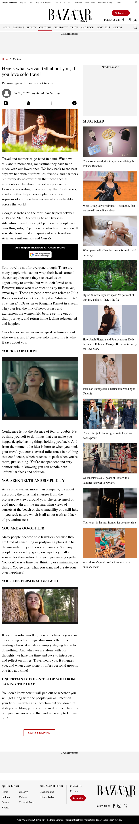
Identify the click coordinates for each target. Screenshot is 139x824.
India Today (90, 2)
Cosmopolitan (122, 2)
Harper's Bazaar (9, 2)
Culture (17, 59)
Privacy (74, 791)
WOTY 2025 (103, 27)
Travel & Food (26, 802)
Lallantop (78, 2)
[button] (135, 2)
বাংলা (31, 2)
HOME (6, 27)
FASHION (18, 27)
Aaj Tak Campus (43, 2)
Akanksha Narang (48, 93)
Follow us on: (112, 19)
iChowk (67, 2)
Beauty (5, 802)
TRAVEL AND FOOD (82, 27)
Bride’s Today (47, 797)
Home (5, 59)
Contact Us (75, 786)
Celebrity (23, 792)
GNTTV (57, 2)
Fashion (6, 797)
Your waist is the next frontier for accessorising (109, 522)
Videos (117, 27)
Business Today (105, 2)
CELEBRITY (61, 27)
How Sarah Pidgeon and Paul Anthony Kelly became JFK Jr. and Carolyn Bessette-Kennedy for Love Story (110, 344)
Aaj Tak (23, 2)
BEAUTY (31, 27)
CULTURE (45, 27)
